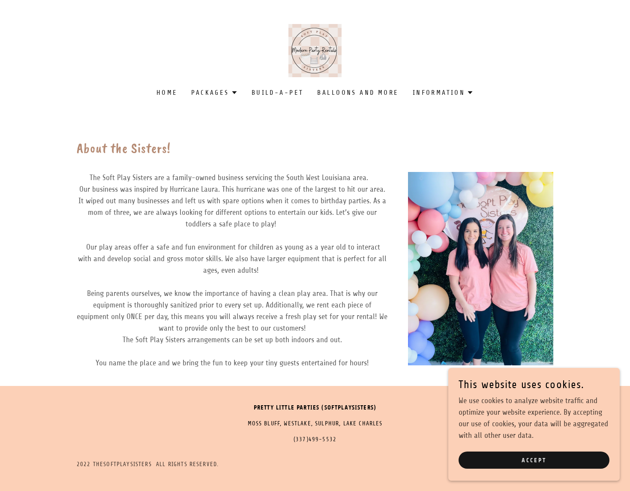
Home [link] (167, 92)
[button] (214, 92)
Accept (534, 460)
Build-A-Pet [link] (278, 92)
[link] (315, 50)
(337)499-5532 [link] (315, 439)
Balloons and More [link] (358, 92)
